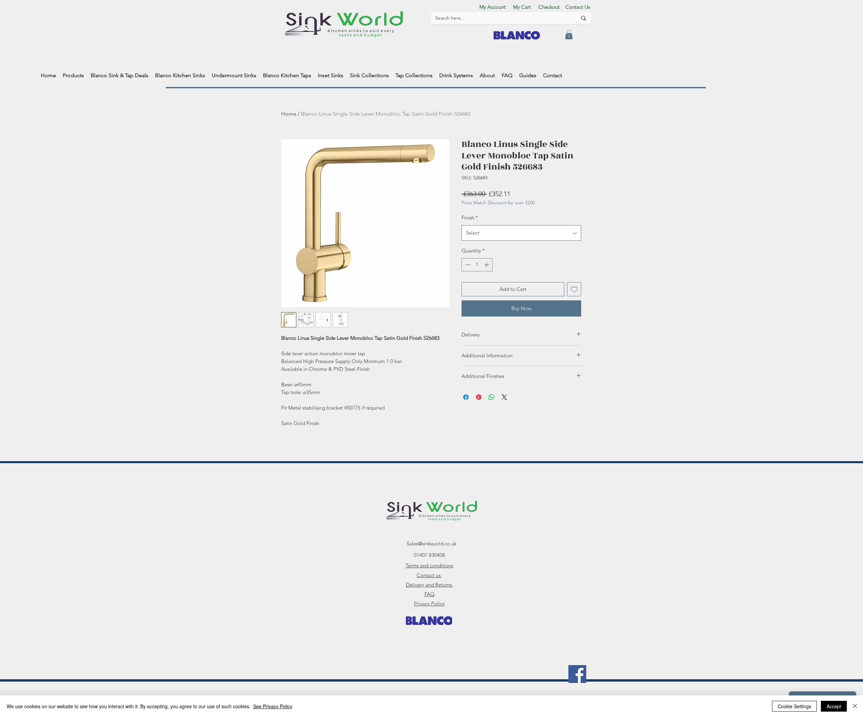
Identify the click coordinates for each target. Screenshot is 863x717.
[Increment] (487, 265)
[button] (569, 34)
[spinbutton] (477, 265)
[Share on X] (504, 397)
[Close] (855, 706)
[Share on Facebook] (466, 397)
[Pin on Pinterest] (479, 397)
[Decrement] (467, 265)
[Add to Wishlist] (574, 289)
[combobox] (521, 233)
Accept (834, 706)
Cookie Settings (794, 706)
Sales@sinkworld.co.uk (431, 543)
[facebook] (577, 674)
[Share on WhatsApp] (491, 397)
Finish (470, 217)
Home (288, 114)
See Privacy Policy (272, 706)
